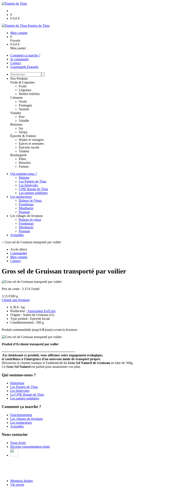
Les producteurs (21, 196)
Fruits (22, 86)
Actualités (17, 235)
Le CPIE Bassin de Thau (27, 394)
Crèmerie (16, 97)
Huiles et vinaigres (31, 140)
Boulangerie (18, 155)
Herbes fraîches (29, 94)
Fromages (25, 105)
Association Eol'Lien (41, 311)
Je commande (19, 59)
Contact (15, 63)
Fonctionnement (21, 415)
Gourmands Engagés (24, 67)
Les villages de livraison (26, 419)
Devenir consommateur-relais (30, 446)
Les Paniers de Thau (32, 181)
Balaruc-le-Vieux (30, 200)
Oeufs (23, 101)
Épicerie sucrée (29, 147)
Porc (22, 117)
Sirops (23, 132)
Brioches (25, 162)
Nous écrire (18, 443)
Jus (21, 128)
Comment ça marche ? (25, 55)
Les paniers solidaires (33, 193)
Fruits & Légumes (22, 82)
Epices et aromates (31, 143)
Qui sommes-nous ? (23, 174)
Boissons (16, 124)
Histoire (24, 177)
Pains (22, 159)
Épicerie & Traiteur (23, 136)
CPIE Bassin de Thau (33, 189)
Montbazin (26, 208)
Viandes (15, 113)
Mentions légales (21, 481)
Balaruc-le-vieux (30, 219)
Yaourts (24, 109)
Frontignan (26, 204)
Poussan (24, 212)
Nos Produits (19, 78)
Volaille (24, 120)
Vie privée (17, 484)
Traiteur (24, 151)
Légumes (25, 90)
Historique (17, 383)
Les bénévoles (28, 185)
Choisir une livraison (16, 300)
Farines (24, 166)
